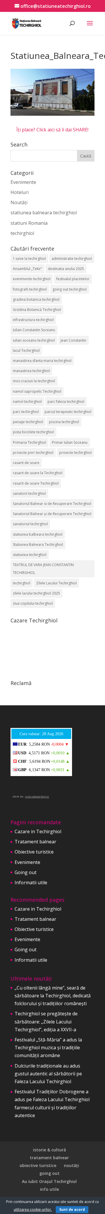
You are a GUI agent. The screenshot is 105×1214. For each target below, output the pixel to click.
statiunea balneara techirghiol (43, 212)
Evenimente (23, 182)
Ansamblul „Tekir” (27, 268)
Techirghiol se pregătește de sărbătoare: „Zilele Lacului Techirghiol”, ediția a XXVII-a (46, 1021)
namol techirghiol (27, 401)
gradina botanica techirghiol (36, 299)
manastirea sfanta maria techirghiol (42, 360)
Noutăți (18, 202)
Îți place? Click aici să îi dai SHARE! (52, 129)
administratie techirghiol (72, 258)
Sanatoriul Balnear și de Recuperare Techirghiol (52, 513)
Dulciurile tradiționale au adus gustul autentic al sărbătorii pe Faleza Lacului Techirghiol (48, 1074)
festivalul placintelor (73, 278)
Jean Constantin (73, 340)
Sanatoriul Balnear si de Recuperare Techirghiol (52, 503)
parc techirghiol (26, 411)
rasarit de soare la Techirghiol (37, 472)
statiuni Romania (29, 223)
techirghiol (22, 233)
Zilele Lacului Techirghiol (56, 583)
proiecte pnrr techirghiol (33, 452)
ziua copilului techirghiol (33, 603)
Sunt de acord (72, 1209)
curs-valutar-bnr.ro (37, 796)
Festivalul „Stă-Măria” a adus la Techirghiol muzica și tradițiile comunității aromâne (48, 1048)
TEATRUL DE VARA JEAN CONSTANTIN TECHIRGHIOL (43, 568)
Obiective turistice (34, 852)
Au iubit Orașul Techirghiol (49, 1181)
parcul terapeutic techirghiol (68, 411)
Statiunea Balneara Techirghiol (38, 544)
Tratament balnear (35, 841)
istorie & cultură (49, 1150)
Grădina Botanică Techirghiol (37, 309)
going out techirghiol (69, 289)
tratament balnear (49, 1157)
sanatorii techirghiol (29, 493)
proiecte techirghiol (75, 452)
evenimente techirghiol (31, 278)
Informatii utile (31, 882)
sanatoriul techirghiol (30, 523)
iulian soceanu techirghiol (34, 340)
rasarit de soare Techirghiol (36, 483)
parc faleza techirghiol (66, 401)
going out (49, 1173)
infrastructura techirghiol (33, 319)
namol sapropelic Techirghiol (37, 391)
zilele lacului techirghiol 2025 (36, 593)
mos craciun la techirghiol (34, 380)
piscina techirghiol (64, 421)
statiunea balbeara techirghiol (37, 534)
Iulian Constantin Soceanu (34, 329)
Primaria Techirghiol (29, 442)
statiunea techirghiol (29, 554)
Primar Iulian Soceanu (70, 442)
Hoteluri (19, 192)
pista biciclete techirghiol (33, 432)
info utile (49, 1189)
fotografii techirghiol (30, 289)
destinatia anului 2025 (66, 268)
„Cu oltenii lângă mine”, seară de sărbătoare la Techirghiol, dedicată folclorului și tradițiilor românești (53, 996)
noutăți (71, 1165)
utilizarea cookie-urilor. (33, 1209)
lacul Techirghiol (26, 350)
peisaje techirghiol (28, 421)
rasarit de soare (26, 462)
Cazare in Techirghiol (38, 831)
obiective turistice (38, 1165)
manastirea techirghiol (31, 370)
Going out (25, 872)
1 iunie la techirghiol (29, 258)
